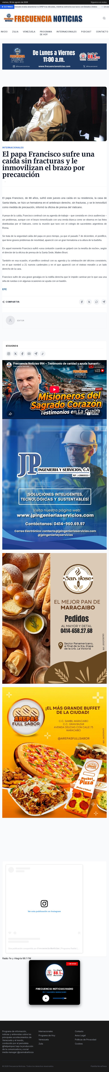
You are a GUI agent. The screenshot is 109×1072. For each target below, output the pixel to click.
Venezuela (29, 31)
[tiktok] (43, 354)
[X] (89, 302)
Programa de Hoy (47, 1035)
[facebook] (22, 354)
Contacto (102, 31)
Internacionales (66, 31)
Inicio (4, 31)
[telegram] (36, 354)
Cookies (79, 1043)
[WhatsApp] (96, 302)
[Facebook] (82, 302)
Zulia (15, 31)
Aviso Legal (80, 1035)
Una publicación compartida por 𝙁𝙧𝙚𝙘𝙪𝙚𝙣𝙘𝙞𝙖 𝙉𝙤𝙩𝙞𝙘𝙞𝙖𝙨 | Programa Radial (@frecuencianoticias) (52, 948)
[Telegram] (104, 302)
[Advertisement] (54, 79)
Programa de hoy (46, 33)
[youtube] (29, 354)
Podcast (86, 31)
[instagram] (8, 354)
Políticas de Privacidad (85, 1039)
